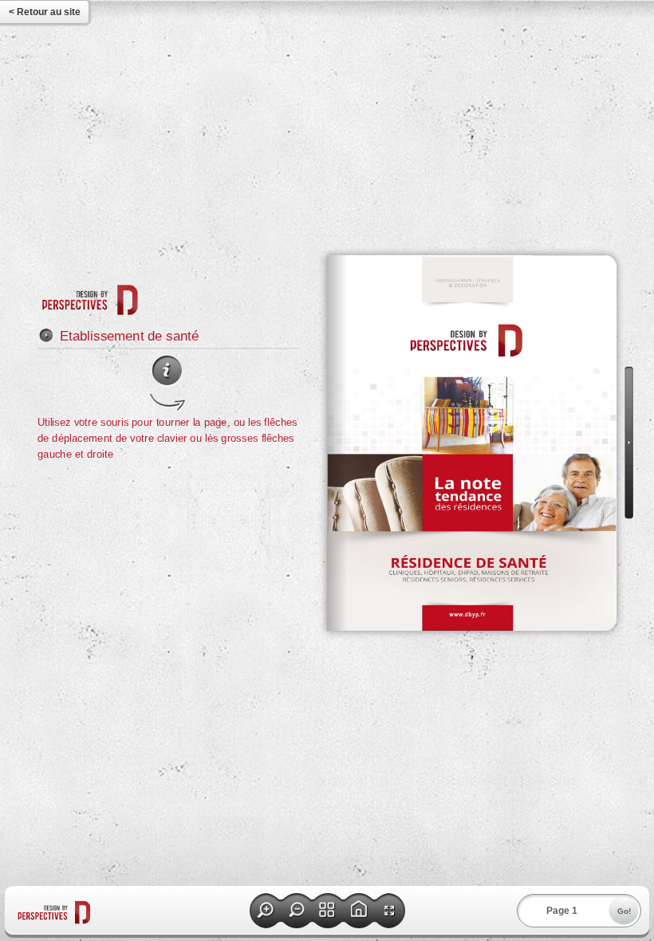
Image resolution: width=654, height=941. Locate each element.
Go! (624, 911)
